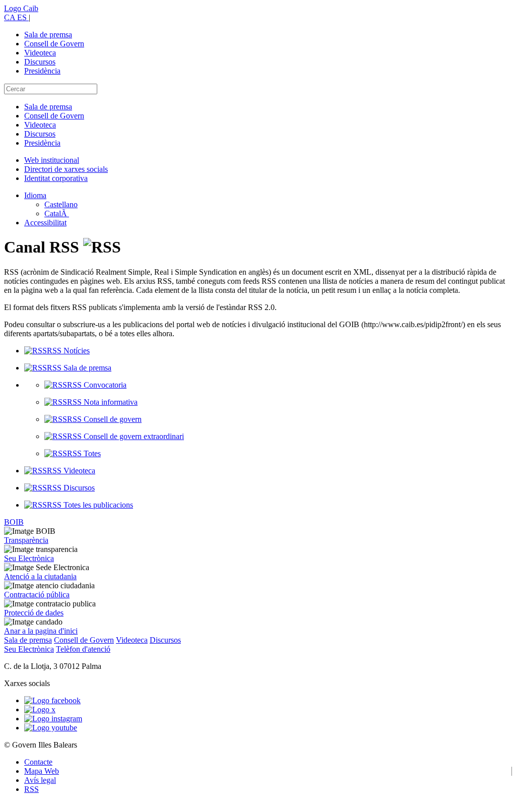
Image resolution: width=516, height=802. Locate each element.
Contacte (38, 762)
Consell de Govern (54, 43)
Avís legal (40, 780)
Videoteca (40, 52)
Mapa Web (41, 771)
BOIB (14, 522)
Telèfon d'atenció (83, 649)
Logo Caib (21, 8)
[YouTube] (50, 727)
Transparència (26, 540)
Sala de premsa (48, 34)
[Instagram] (53, 718)
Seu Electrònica (29, 558)
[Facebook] (52, 700)
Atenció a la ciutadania (40, 576)
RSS (31, 789)
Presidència (42, 71)
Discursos (39, 61)
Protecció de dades (33, 612)
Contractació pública (37, 594)
